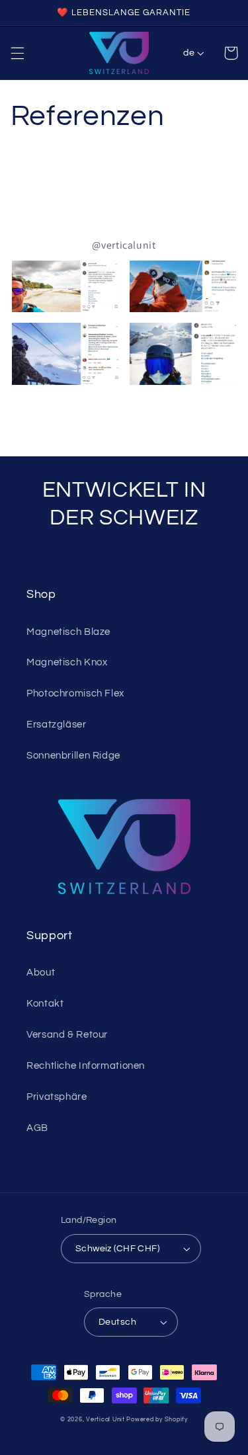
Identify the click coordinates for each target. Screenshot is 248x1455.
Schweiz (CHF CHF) (117, 1248)
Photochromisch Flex (75, 693)
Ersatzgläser (56, 724)
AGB (37, 1128)
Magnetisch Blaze (68, 632)
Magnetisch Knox (66, 662)
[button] (17, 53)
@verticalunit (123, 245)
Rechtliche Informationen (85, 1066)
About (40, 972)
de (188, 53)
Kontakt (44, 1004)
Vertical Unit (105, 1420)
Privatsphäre (56, 1097)
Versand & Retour (67, 1035)
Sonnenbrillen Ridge (73, 756)
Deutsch (117, 1322)
